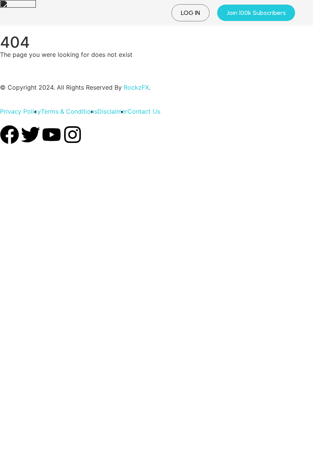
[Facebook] (9, 134)
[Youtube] (51, 134)
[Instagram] (72, 134)
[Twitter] (30, 134)
